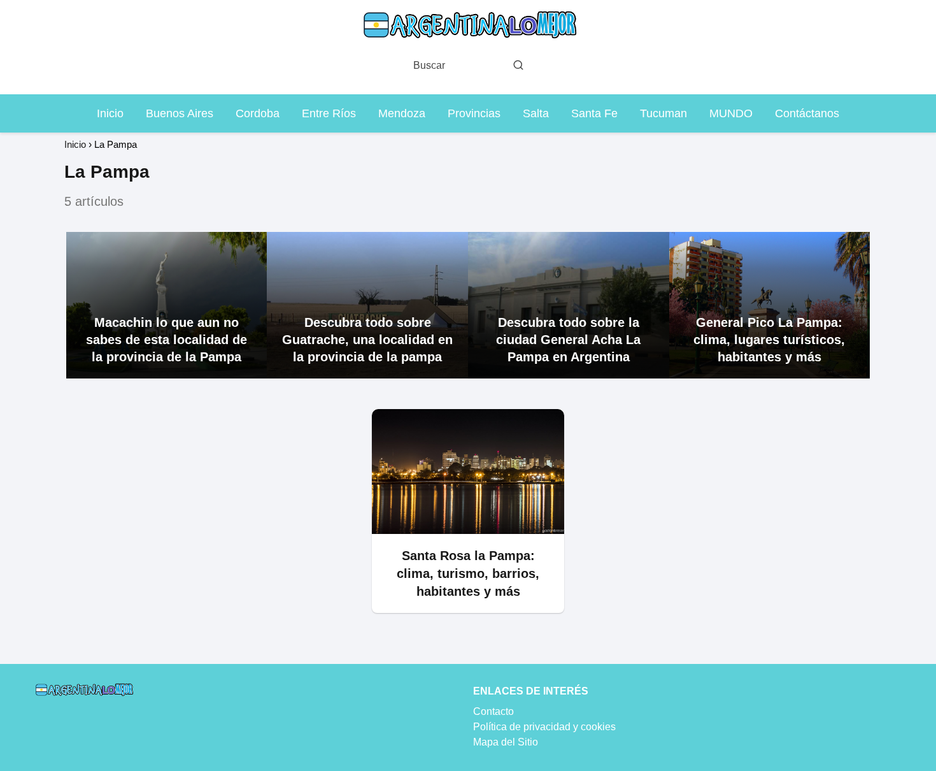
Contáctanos (807, 113)
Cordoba (258, 113)
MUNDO (731, 113)
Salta (536, 113)
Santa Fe (594, 113)
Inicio (110, 113)
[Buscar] (518, 65)
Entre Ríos (329, 113)
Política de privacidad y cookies (544, 726)
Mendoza (401, 113)
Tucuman (663, 113)
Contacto (493, 711)
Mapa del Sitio (505, 742)
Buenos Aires (179, 113)
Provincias (474, 113)
